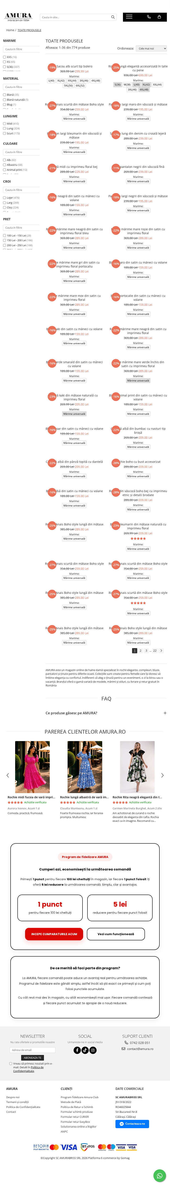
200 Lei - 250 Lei (16, 245)
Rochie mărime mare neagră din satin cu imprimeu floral (138, 331)
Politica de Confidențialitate (28, 1069)
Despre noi (12, 1097)
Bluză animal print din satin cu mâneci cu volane (138, 397)
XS (9, 62)
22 (155, 650)
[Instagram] (93, 1050)
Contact (11, 1112)
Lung (10, 128)
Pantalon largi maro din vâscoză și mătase (138, 104)
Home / (11, 30)
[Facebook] (77, 1050)
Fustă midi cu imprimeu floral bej (74, 167)
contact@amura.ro (139, 1049)
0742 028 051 (139, 1043)
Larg (9, 202)
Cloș (9, 207)
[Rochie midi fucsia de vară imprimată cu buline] (32, 767)
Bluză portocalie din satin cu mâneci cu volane (138, 298)
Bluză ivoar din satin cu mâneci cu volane (74, 429)
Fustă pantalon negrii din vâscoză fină (138, 167)
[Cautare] (113, 17)
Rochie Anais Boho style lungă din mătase (74, 524)
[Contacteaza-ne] (149, 17)
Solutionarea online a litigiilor (78, 1126)
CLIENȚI (66, 1089)
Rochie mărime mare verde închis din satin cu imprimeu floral (138, 364)
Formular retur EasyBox (75, 1122)
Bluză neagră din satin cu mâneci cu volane (74, 198)
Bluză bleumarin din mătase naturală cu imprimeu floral (138, 526)
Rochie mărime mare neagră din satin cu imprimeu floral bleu (74, 231)
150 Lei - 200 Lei (16, 240)
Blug (9, 104)
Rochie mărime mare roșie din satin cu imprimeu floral (138, 231)
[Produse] (129, 18)
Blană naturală (16, 100)
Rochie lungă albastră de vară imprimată (89, 797)
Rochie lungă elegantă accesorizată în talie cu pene (138, 68)
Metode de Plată (71, 1102)
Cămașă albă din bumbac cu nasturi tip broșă (138, 431)
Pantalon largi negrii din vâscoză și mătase (138, 196)
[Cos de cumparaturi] (159, 17)
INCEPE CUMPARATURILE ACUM (54, 934)
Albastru (12, 165)
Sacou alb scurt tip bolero (74, 66)
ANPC (64, 1131)
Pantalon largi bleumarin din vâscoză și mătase (74, 135)
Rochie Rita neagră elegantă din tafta (139, 797)
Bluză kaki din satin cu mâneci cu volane (74, 329)
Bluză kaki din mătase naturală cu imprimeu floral (74, 397)
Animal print (14, 170)
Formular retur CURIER (75, 1117)
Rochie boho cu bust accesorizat (138, 462)
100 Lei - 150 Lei (16, 235)
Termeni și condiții (17, 1102)
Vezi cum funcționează (116, 934)
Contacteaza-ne (135, 1123)
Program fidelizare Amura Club (79, 1097)
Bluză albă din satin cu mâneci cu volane (74, 491)
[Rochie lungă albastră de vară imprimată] (85, 767)
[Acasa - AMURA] (18, 17)
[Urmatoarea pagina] (161, 650)
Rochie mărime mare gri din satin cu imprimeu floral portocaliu (74, 264)
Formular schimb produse (77, 1112)
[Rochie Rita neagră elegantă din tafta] (137, 767)
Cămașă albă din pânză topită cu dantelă (74, 462)
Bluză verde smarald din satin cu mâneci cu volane (74, 364)
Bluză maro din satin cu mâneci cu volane (138, 262)
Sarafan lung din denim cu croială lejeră (138, 133)
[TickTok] (85, 1050)
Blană (10, 95)
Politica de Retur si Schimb (77, 1107)
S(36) (10, 67)
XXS (9, 57)
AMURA (12, 1089)
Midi (9, 123)
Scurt (10, 133)
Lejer (10, 197)
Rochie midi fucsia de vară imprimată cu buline (41, 797)
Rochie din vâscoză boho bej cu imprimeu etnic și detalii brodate (138, 493)
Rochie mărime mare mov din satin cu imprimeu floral (74, 298)
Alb (9, 160)
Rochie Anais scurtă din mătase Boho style (74, 104)
